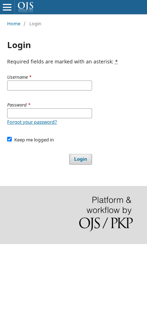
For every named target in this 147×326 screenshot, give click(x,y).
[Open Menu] (7, 7)
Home (13, 23)
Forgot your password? (32, 122)
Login (80, 159)
